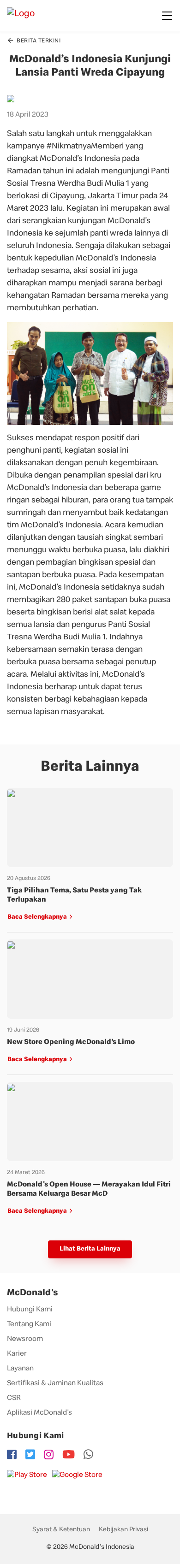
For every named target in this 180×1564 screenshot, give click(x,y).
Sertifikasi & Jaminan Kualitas (55, 1383)
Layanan (20, 1369)
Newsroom (25, 1339)
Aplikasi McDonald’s (39, 1413)
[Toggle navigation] (167, 15)
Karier (17, 1354)
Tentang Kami (29, 1324)
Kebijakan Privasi (123, 1530)
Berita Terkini (37, 41)
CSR (14, 1398)
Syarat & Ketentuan (61, 1530)
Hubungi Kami (30, 1310)
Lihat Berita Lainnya (90, 1249)
